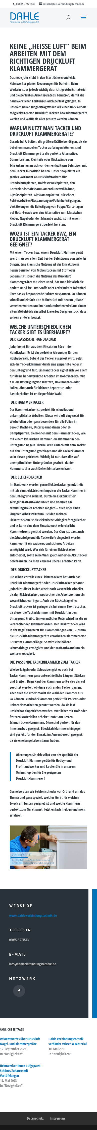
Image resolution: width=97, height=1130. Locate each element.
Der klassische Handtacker (33, 339)
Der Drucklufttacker (28, 569)
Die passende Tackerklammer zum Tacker (45, 662)
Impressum (57, 1118)
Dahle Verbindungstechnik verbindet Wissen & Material (67, 1041)
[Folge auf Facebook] (19, 991)
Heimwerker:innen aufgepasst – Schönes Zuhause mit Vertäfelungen (21, 1070)
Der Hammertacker (27, 402)
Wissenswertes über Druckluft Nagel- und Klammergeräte (20, 1041)
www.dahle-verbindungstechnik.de (33, 915)
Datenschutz (35, 1118)
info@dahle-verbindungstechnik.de (32, 964)
